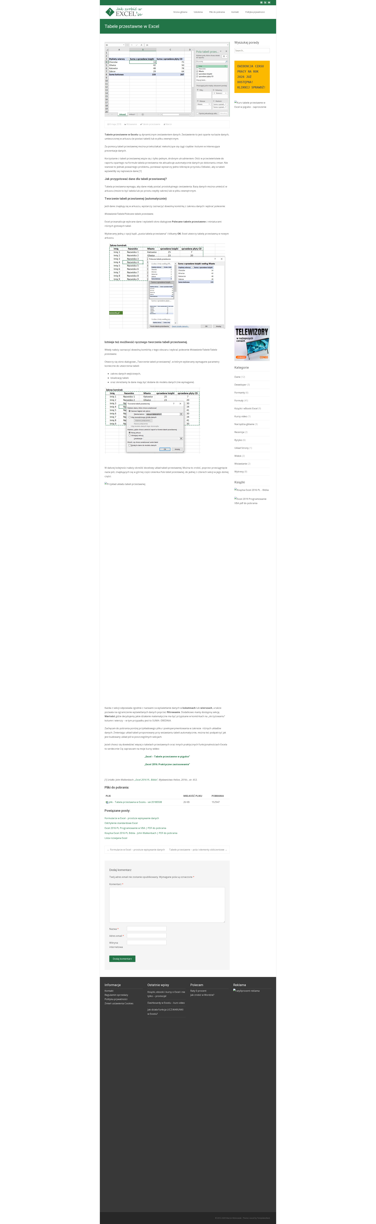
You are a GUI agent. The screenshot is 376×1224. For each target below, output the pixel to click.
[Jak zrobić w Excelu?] (123, 11)
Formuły (238, 400)
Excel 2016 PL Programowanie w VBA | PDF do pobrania (135, 828)
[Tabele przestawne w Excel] (167, 79)
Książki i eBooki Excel (246, 408)
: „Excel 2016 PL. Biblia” (145, 779)
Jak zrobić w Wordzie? (202, 995)
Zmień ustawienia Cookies (119, 1003)
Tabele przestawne (151, 124)
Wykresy (239, 471)
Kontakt (235, 12)
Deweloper (240, 384)
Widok (237, 455)
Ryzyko (238, 440)
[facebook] (261, 3)
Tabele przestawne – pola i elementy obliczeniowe (198, 849)
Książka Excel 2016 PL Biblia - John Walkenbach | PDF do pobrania (141, 833)
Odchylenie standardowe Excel (121, 823)
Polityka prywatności (255, 12)
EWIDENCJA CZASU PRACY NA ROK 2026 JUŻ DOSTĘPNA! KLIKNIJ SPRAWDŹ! (251, 76)
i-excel (252, 1218)
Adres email (116, 935)
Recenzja (239, 432)
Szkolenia (198, 12)
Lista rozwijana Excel (116, 838)
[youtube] (269, 3)
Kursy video (240, 416)
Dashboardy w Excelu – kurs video (166, 1002)
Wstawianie (131, 124)
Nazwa (114, 929)
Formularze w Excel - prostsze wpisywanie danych (132, 818)
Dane (237, 376)
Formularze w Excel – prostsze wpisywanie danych (136, 849)
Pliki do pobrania (217, 12)
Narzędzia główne (244, 424)
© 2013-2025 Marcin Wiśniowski (228, 1218)
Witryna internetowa (116, 945)
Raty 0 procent (198, 990)
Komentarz (116, 884)
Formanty (239, 392)
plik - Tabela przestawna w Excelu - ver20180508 (135, 802)
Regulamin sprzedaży (116, 995)
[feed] (265, 3)
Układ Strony (241, 448)
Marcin (169, 124)
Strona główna (180, 12)
